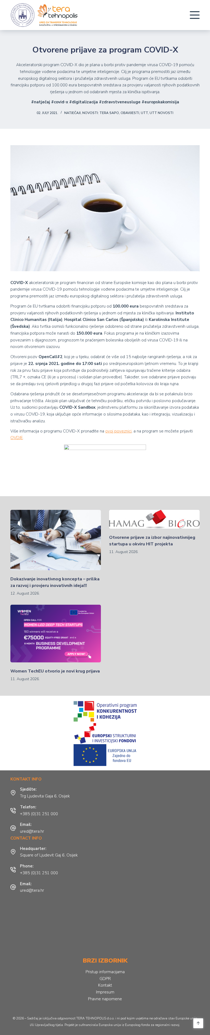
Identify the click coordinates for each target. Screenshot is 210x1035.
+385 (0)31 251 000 (39, 814)
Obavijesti (130, 113)
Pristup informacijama (105, 972)
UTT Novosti (161, 113)
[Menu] (195, 15)
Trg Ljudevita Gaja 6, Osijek (45, 796)
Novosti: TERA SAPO (100, 113)
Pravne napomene (105, 999)
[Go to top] (198, 1023)
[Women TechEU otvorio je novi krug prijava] (55, 633)
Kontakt (105, 985)
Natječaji (72, 113)
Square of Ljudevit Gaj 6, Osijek (49, 855)
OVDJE (16, 437)
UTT (144, 113)
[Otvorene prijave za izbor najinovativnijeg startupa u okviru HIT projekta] (154, 519)
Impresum (105, 992)
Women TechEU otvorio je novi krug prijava (55, 671)
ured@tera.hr (32, 831)
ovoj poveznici (118, 431)
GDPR (105, 978)
